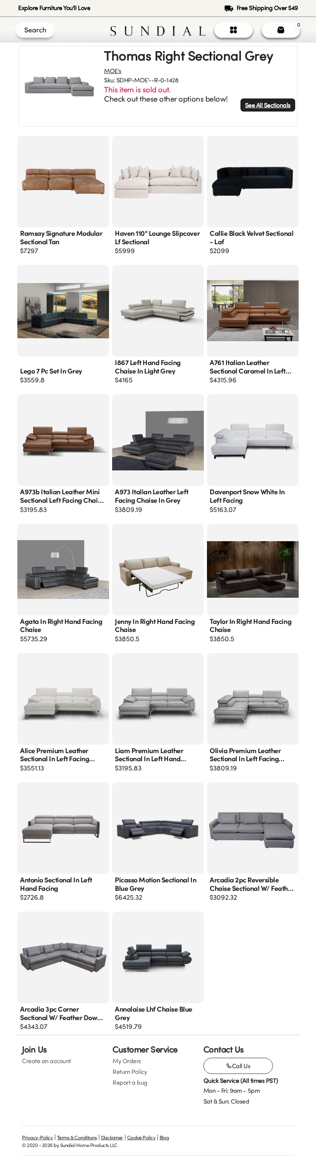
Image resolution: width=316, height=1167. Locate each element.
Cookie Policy (141, 1137)
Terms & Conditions (77, 1137)
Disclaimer (112, 1137)
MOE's (112, 71)
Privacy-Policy (37, 1137)
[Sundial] (158, 29)
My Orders (127, 1061)
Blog (164, 1137)
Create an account (46, 1061)
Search (35, 29)
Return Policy (130, 1071)
